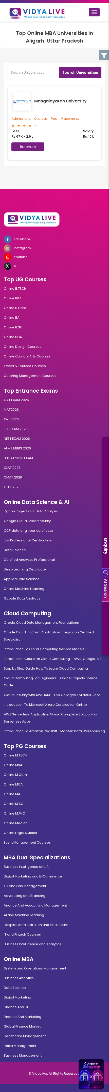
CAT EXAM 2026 (16, 399)
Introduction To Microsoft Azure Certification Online (45, 704)
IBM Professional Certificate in (28, 540)
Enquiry (106, 546)
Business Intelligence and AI (26, 866)
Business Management (23, 1055)
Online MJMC (14, 813)
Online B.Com (15, 307)
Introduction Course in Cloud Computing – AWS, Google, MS (53, 658)
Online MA (12, 794)
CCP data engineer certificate (28, 530)
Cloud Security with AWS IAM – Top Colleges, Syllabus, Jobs (52, 695)
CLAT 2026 (12, 467)
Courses (40, 118)
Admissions (21, 118)
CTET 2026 (12, 487)
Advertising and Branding (24, 895)
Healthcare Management (25, 1036)
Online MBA (13, 765)
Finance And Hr (16, 1007)
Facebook (22, 239)
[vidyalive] (37, 12)
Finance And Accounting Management (35, 905)
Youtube (21, 257)
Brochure (28, 146)
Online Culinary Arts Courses (27, 356)
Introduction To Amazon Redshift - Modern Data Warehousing (54, 731)
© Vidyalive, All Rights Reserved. (55, 1073)
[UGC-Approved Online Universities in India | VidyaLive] (54, 219)
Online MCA (13, 784)
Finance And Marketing (22, 1016)
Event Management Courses (27, 842)
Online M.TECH (15, 755)
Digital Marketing (17, 997)
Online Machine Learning (24, 588)
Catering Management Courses (30, 375)
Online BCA (13, 337)
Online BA (12, 317)
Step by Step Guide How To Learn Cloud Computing (46, 668)
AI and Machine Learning (24, 915)
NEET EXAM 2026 (17, 438)
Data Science (15, 550)
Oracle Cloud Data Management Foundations (41, 622)
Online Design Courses (22, 346)
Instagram (22, 248)
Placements (70, 118)
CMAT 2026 (13, 477)
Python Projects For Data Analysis (31, 511)
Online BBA (13, 298)
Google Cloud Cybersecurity (27, 520)
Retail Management (20, 1045)
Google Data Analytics (22, 598)
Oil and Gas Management (25, 886)
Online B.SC (13, 327)
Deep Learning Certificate (25, 569)
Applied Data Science (22, 579)
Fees (54, 118)
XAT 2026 (11, 419)
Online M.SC (13, 803)
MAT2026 (11, 409)
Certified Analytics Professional (29, 559)
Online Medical (16, 823)
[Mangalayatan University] (23, 101)
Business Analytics (19, 978)
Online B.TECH (15, 288)
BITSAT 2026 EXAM (18, 458)
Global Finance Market (22, 1026)
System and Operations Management (35, 968)
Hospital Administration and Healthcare (36, 924)
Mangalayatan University (60, 101)
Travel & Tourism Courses (25, 366)
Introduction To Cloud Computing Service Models (44, 649)
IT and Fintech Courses (22, 934)
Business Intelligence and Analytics (32, 944)
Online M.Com (15, 774)
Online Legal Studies (20, 832)
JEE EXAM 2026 (16, 429)
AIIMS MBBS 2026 (17, 448)
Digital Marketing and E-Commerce (33, 876)
